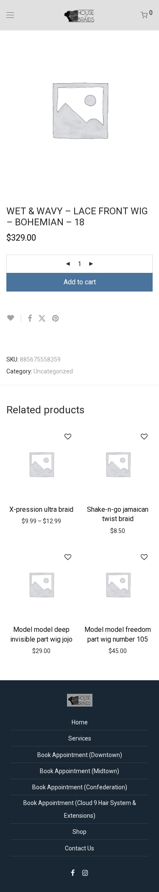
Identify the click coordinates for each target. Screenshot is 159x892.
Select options (41, 508)
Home (80, 722)
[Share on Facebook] (30, 318)
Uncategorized (53, 371)
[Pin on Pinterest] (56, 318)
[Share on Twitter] (42, 318)
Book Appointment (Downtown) (79, 755)
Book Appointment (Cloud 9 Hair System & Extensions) (79, 809)
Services (79, 738)
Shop (79, 831)
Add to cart (80, 282)
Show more (43, 520)
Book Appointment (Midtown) (79, 771)
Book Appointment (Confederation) (79, 787)
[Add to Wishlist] (13, 318)
